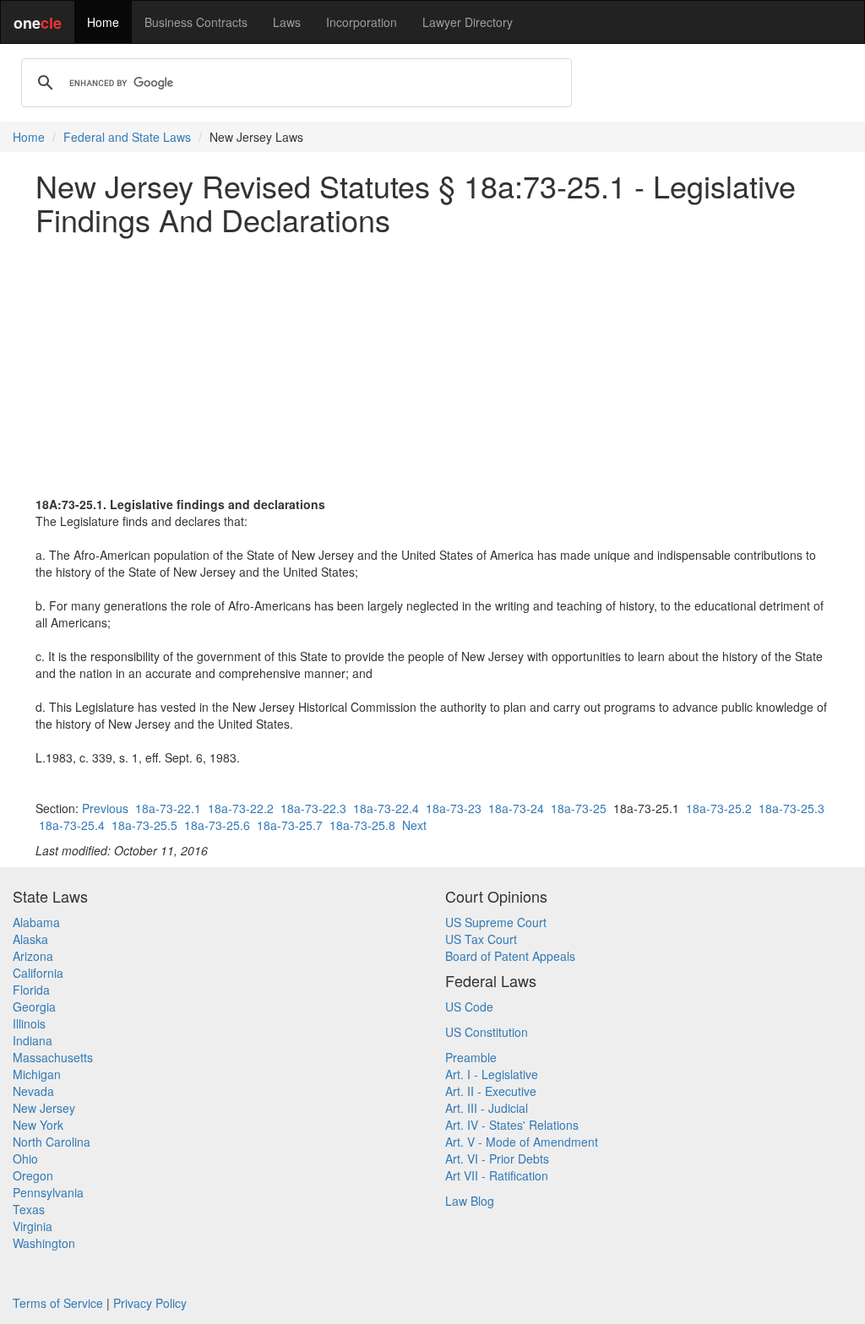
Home (103, 22)
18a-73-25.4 (72, 825)
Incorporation (361, 22)
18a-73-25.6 (217, 825)
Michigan (37, 1074)
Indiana (32, 1040)
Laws (287, 22)
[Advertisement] (432, 365)
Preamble (471, 1057)
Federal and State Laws (127, 136)
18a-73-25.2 (719, 808)
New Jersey (44, 1107)
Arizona (33, 955)
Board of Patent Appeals (510, 955)
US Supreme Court (496, 922)
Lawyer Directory (467, 22)
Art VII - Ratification (496, 1175)
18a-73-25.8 (362, 825)
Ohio (25, 1158)
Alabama (36, 922)
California (38, 972)
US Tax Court (481, 939)
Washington (44, 1242)
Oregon (33, 1175)
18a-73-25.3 (791, 808)
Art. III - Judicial (486, 1107)
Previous (105, 808)
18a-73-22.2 (241, 808)
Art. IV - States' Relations (512, 1124)
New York (38, 1124)
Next (414, 825)
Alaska (30, 939)
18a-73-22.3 (313, 808)
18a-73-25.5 (144, 825)
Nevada (33, 1091)
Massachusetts (53, 1057)
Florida (31, 989)
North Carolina (51, 1141)
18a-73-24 (516, 808)
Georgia (34, 1006)
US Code (469, 1006)
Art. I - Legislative (491, 1074)
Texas (29, 1209)
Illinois (29, 1023)
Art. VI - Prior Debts (497, 1158)
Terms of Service (58, 1302)
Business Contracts (196, 22)
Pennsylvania (48, 1192)
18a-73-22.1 (168, 808)
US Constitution (486, 1031)
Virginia (32, 1226)
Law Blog (469, 1200)
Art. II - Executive (490, 1091)
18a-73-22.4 (386, 808)
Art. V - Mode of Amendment (521, 1141)
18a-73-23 (453, 808)
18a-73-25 (579, 808)
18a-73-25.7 (290, 825)
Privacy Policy (150, 1302)
